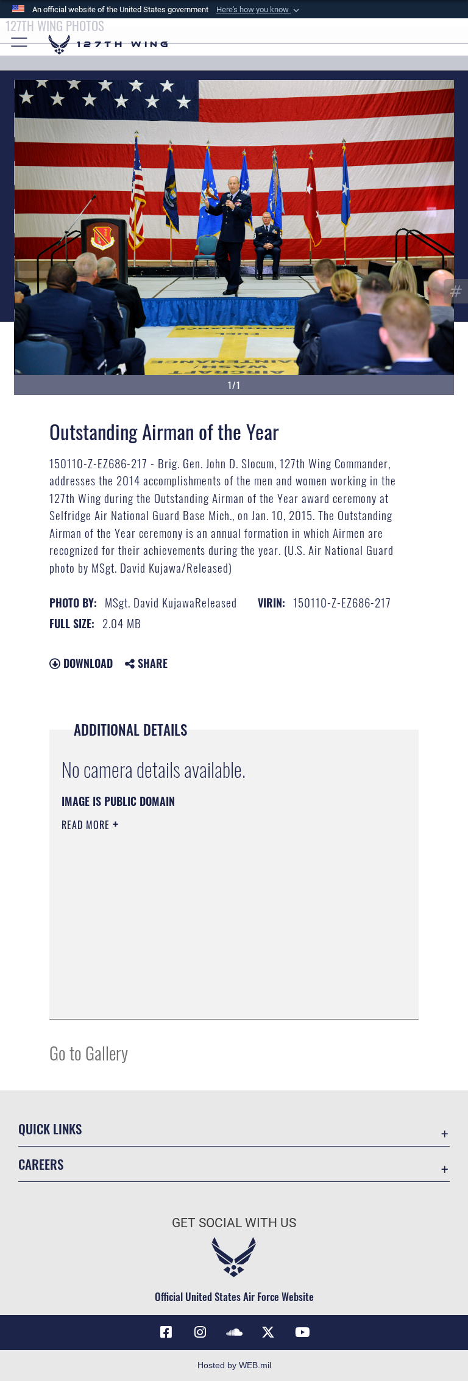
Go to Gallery (88, 1052)
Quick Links (50, 1128)
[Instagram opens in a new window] (200, 1332)
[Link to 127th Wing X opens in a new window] (268, 1332)
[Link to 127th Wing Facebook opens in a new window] (166, 1332)
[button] (259, 10)
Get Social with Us (234, 1223)
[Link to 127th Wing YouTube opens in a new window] (302, 1332)
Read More (87, 824)
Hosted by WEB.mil (234, 1365)
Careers (40, 1163)
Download (86, 663)
